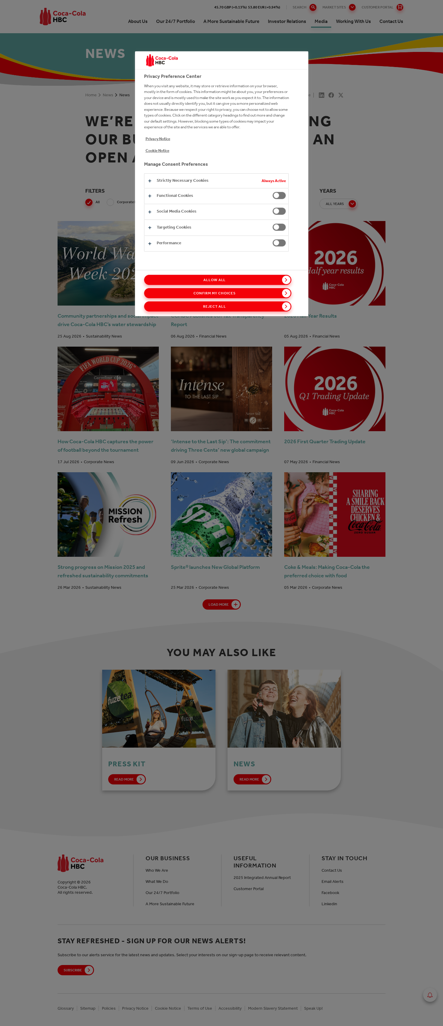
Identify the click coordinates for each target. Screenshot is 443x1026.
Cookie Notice (157, 150)
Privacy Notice (158, 138)
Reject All (214, 306)
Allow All (214, 280)
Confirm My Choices (214, 293)
